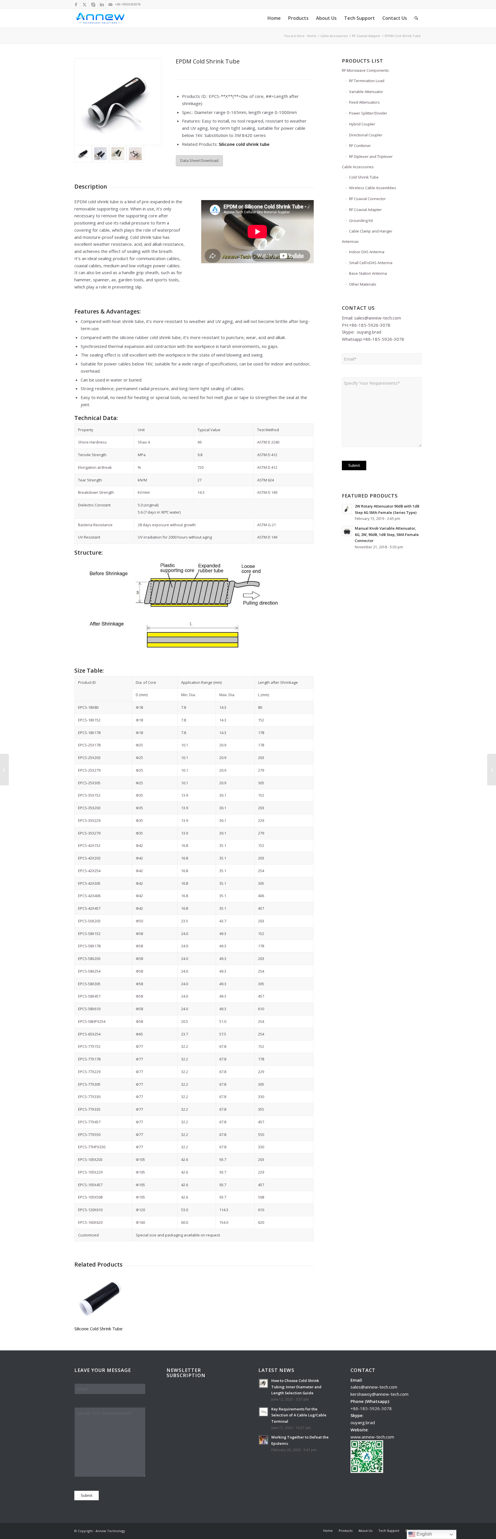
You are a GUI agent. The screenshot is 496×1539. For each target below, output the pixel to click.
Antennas (350, 241)
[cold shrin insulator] (100, 153)
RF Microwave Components (365, 70)
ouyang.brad (369, 332)
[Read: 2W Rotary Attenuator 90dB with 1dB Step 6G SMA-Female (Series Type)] (347, 509)
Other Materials (362, 284)
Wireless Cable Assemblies (372, 187)
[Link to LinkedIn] (102, 4)
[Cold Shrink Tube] (135, 153)
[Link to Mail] (110, 4)
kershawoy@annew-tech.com (379, 1394)
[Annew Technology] (100, 18)
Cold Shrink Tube (364, 177)
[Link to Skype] (93, 4)
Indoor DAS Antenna (366, 251)
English (423, 1534)
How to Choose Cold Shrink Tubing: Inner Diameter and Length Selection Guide (296, 1386)
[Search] (416, 18)
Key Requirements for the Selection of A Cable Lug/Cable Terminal (298, 1415)
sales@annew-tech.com (377, 318)
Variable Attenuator (366, 91)
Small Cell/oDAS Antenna (370, 262)
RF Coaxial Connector (367, 198)
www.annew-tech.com (372, 1437)
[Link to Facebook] (76, 4)
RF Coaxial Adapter (365, 209)
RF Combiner (360, 145)
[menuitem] (274, 18)
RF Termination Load (366, 80)
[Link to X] (84, 4)
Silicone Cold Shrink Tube (98, 1328)
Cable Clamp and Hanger (370, 231)
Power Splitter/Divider (368, 113)
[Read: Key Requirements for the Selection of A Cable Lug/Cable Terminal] (263, 1412)
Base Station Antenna (368, 273)
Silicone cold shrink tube (244, 144)
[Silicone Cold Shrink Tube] (98, 1297)
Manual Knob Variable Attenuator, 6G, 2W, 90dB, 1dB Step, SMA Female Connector (387, 534)
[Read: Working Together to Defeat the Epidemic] (263, 1440)
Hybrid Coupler (362, 124)
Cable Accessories (358, 166)
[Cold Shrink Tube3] (118, 153)
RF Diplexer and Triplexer (371, 156)
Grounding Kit (361, 220)
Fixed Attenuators (364, 102)
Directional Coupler (365, 135)
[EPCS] (117, 101)
